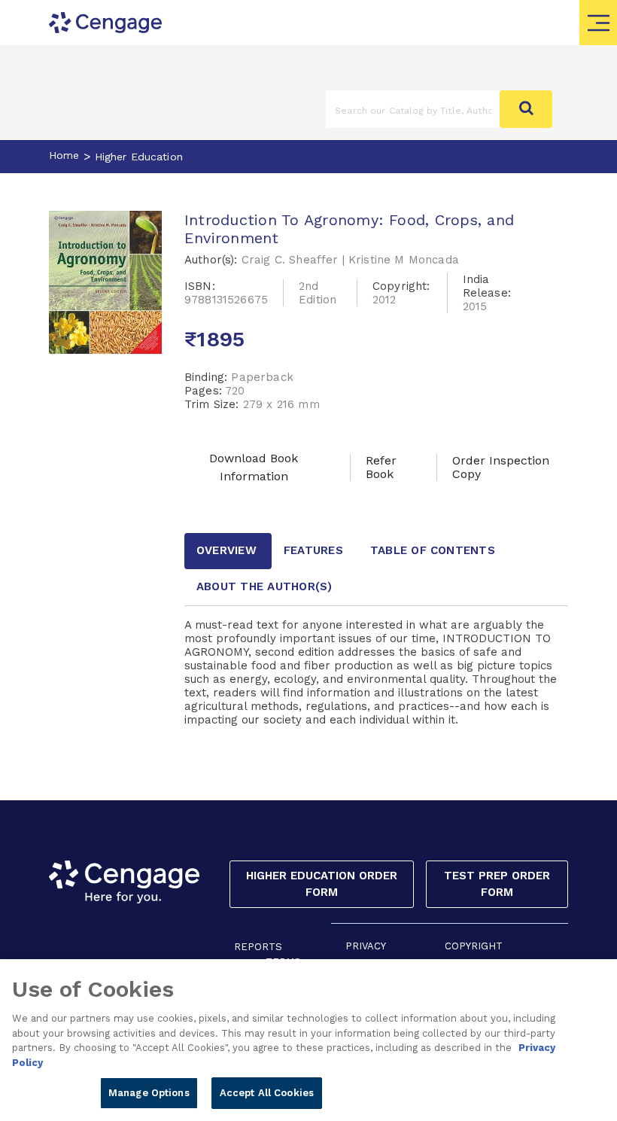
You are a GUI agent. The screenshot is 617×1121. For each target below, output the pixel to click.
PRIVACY (365, 946)
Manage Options (149, 1092)
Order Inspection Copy (500, 467)
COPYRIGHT (474, 946)
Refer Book (381, 467)
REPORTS (258, 946)
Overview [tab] (226, 550)
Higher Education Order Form (321, 884)
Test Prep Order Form (497, 884)
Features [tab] (313, 550)
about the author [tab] (264, 586)
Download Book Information (253, 467)
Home (64, 155)
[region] (308, 1040)
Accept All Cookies (267, 1092)
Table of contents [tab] (432, 550)
